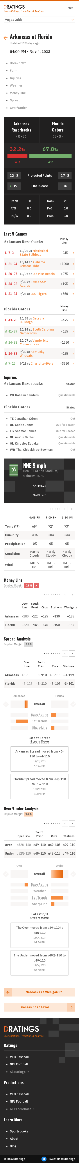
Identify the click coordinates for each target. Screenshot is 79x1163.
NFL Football (19, 1064)
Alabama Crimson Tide (32, 264)
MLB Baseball (19, 1057)
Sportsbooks (19, 1131)
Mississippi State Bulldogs (34, 253)
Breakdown (18, 63)
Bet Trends (39, 721)
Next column (72, 509)
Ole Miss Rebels (43, 274)
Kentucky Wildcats (32, 354)
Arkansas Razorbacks (21, 126)
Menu (71, 8)
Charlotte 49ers (42, 364)
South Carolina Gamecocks (37, 331)
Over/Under (18, 108)
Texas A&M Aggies (33, 284)
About (14, 1139)
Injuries (15, 78)
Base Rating (39, 715)
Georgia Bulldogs (32, 320)
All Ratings (17, 1072)
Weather (16, 85)
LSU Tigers (39, 294)
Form (13, 71)
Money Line (18, 93)
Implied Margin (13, 585)
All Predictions (20, 1109)
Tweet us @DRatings (61, 1159)
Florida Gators (58, 126)
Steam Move (39, 741)
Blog (13, 1146)
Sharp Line (39, 728)
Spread (15, 100)
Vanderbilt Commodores (34, 342)
